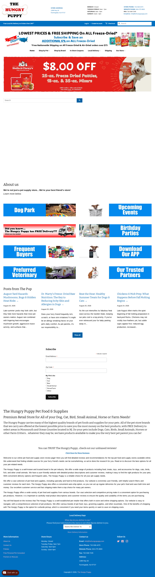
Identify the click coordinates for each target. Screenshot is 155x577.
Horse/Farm (51, 388)
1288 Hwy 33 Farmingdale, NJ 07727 (58, 10)
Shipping (108, 50)
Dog (48, 378)
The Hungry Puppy (84, 572)
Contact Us (7, 545)
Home (32, 50)
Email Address (51, 356)
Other (49, 391)
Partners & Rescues (10, 557)
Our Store (120, 50)
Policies (6, 549)
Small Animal (51, 386)
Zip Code (50, 367)
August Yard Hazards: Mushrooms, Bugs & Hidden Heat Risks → (19, 297)
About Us (6, 541)
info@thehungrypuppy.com (135, 14)
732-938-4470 (133, 7)
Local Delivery (93, 50)
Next (146, 74)
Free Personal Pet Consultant (14, 553)
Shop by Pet (44, 50)
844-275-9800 (134, 9)
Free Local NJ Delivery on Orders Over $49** (18, 23)
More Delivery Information (77, 532)
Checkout (111, 23)
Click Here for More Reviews (78, 453)
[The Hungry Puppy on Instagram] (127, 542)
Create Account (97, 23)
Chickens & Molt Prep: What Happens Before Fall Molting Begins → (133, 297)
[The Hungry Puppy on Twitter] (118, 542)
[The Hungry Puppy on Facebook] (122, 542)
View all (77, 335)
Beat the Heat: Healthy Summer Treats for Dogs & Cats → (94, 297)
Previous (8, 74)
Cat (48, 381)
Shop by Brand (60, 50)
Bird (48, 383)
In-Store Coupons (77, 50)
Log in (87, 23)
